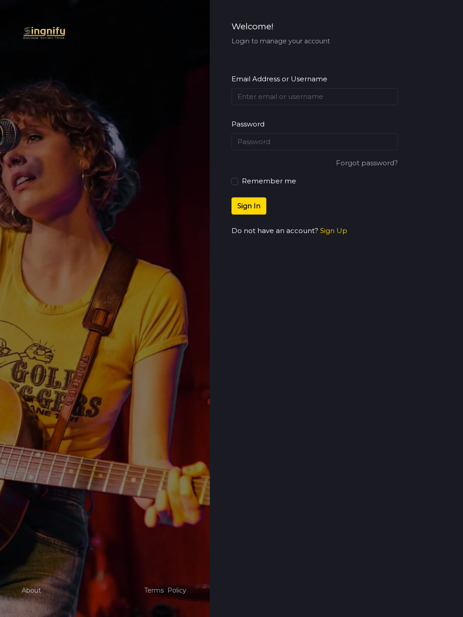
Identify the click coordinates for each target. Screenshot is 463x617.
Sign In (248, 205)
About (31, 590)
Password (248, 124)
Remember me (268, 181)
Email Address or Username (279, 79)
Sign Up (333, 230)
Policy (176, 590)
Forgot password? (367, 163)
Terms (154, 590)
